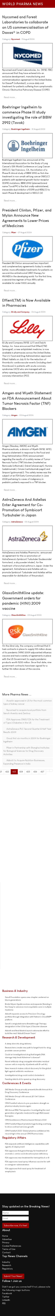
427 (42, 771)
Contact (6, 1252)
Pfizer (13, 232)
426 (35, 771)
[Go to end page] (51, 770)
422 (7, 771)
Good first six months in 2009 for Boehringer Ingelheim (26, 740)
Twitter (5, 1296)
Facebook (7, 1293)
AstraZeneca (17, 522)
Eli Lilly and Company (20, 312)
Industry (6, 1262)
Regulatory (7, 1268)
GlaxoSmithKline (18, 615)
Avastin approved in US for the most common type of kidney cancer (27, 702)
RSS (3, 1303)
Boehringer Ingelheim (20, 129)
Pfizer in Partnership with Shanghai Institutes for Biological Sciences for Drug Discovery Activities (26, 751)
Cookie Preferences (11, 1246)
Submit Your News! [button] (13, 1276)
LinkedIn (6, 1300)
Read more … (10, 97)
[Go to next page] (47, 770)
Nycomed (15, 39)
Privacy (5, 1242)
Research (6, 1265)
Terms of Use (8, 1249)
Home (5, 1236)
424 (21, 771)
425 (28, 771)
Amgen (14, 415)
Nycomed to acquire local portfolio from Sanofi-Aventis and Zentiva (24, 712)
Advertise (7, 1239)
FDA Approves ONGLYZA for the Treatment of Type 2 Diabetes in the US (26, 721)
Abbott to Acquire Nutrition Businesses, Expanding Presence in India (24, 762)
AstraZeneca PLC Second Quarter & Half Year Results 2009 (27, 730)
